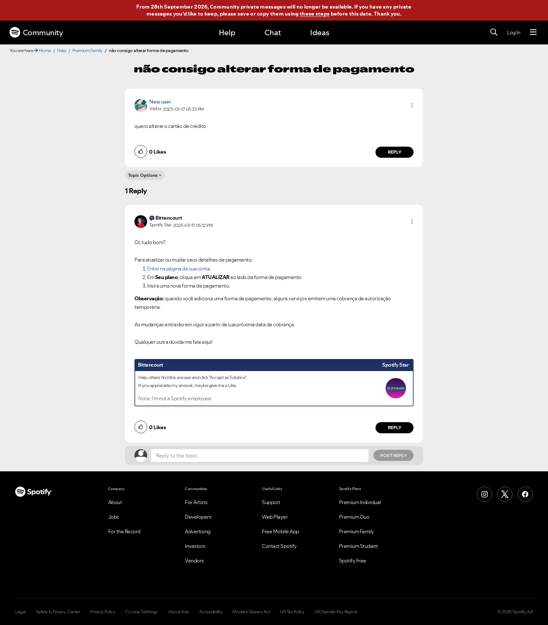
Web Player (275, 516)
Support (271, 502)
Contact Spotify (279, 545)
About (115, 502)
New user (160, 101)
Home (45, 50)
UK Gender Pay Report (336, 612)
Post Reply (393, 455)
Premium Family (87, 50)
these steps (314, 13)
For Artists (196, 502)
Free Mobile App (280, 531)
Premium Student (358, 545)
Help (227, 32)
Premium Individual (360, 502)
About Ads (178, 612)
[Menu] (533, 32)
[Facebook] (525, 494)
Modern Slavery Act (251, 612)
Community (43, 32)
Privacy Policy (102, 612)
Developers (198, 516)
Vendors (194, 560)
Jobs (113, 516)
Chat (272, 32)
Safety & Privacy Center (58, 612)
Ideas (319, 32)
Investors (195, 545)
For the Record (124, 531)
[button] (412, 105)
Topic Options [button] (143, 175)
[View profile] (140, 104)
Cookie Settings (141, 612)
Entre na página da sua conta (178, 268)
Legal (20, 612)
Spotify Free (352, 560)
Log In (513, 32)
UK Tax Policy (292, 612)
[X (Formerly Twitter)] (504, 494)
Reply (394, 152)
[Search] (493, 32)
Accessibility (211, 612)
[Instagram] (484, 494)
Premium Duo (354, 516)
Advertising (198, 531)
